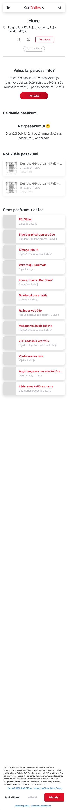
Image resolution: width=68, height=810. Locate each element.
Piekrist (54, 797)
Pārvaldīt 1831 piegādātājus (20, 788)
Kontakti (34, 95)
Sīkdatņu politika (22, 806)
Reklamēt (44, 39)
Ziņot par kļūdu (34, 48)
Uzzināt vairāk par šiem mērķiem (48, 788)
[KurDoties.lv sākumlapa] (34, 7)
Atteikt (32, 797)
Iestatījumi (12, 797)
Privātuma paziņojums (41, 806)
